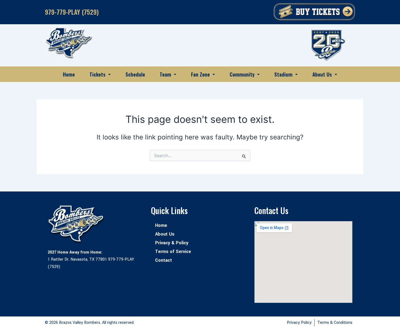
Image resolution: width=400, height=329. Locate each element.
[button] (100, 74)
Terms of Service (173, 251)
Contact (163, 260)
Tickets (98, 74)
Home (69, 74)
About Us (322, 74)
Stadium (283, 74)
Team (165, 74)
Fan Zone (200, 74)
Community (242, 74)
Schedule (135, 74)
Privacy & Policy (171, 243)
